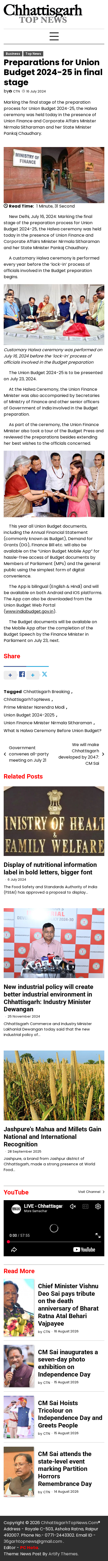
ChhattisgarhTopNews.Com (69, 1523)
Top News (33, 54)
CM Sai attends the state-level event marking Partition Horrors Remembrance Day (65, 1468)
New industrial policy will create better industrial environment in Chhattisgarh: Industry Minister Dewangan (48, 998)
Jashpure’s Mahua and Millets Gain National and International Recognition (52, 1137)
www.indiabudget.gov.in (29, 611)
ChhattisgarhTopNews (27, 699)
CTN (16, 91)
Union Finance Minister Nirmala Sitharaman (48, 723)
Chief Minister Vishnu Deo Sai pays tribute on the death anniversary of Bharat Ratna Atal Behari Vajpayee (68, 1305)
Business (13, 54)
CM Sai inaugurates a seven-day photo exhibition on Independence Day (68, 1363)
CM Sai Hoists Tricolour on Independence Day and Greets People (70, 1414)
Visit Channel (89, 1191)
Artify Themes (63, 1554)
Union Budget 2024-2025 (29, 715)
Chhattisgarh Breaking (46, 692)
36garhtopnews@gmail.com (33, 1541)
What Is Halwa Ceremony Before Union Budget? (52, 731)
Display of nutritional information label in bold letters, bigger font (50, 868)
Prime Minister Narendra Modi (34, 707)
